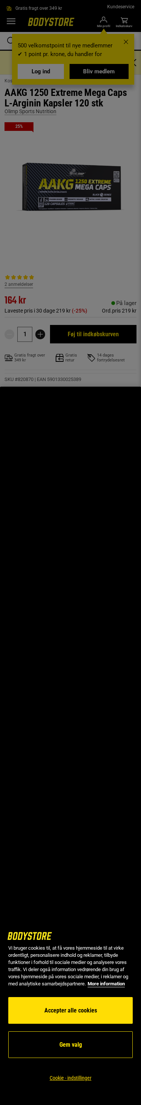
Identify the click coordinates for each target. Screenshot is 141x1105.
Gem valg (70, 1044)
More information (106, 984)
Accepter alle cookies (70, 1010)
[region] (70, 746)
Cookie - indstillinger (70, 1078)
